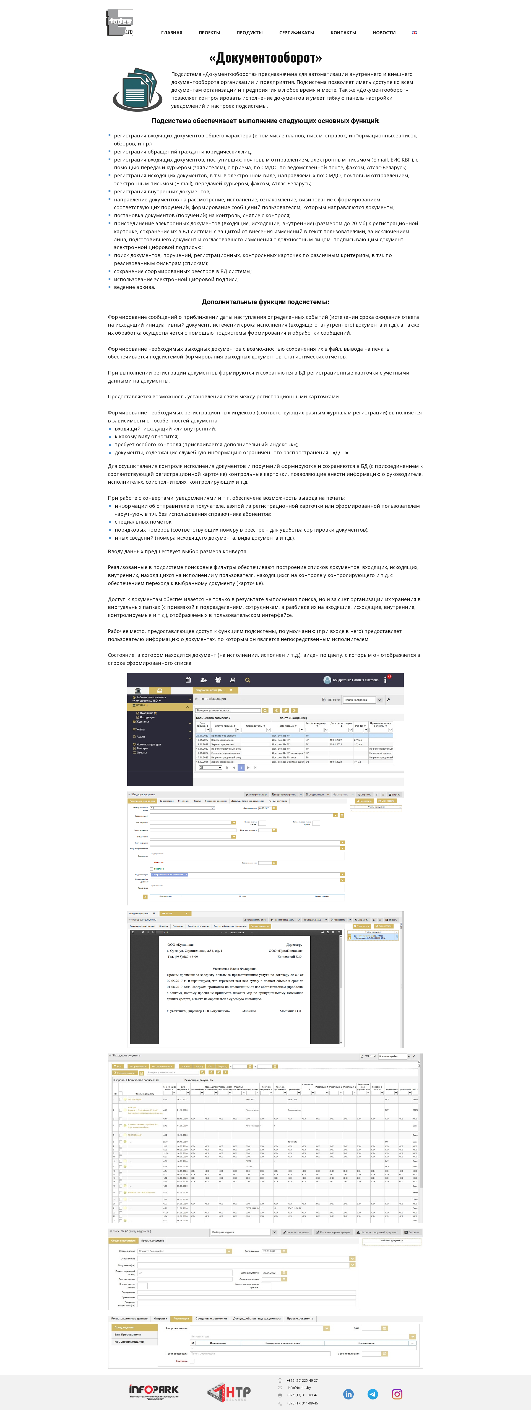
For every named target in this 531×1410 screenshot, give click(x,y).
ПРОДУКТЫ (250, 33)
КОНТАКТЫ (343, 33)
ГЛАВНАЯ (171, 33)
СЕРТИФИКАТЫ (296, 33)
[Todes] (229, 1392)
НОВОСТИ (384, 33)
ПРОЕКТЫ (209, 33)
